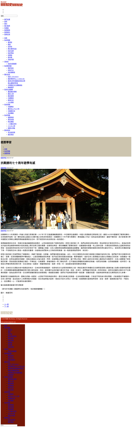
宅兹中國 (11, 59)
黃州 (5, 23)
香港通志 (7, 32)
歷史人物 (11, 94)
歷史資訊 (11, 134)
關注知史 (3, 2)
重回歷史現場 (12, 91)
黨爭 (5, 21)
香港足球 (7, 34)
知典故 (10, 55)
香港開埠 (7, 30)
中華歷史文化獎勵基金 (15, 85)
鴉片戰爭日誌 (12, 49)
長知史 (6, 61)
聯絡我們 (11, 87)
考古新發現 (11, 132)
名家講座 (11, 113)
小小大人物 (11, 126)
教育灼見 (11, 100)
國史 (9, 44)
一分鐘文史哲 (12, 124)
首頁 (5, 38)
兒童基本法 (11, 111)
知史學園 (7, 115)
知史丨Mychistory (13, 76)
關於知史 (7, 74)
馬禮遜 (6, 28)
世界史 (10, 46)
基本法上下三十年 (13, 109)
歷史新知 (7, 130)
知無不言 (11, 70)
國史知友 (11, 68)
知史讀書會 (11, 72)
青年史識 (11, 119)
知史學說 (11, 53)
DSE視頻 (11, 102)
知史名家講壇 (8, 89)
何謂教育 (11, 98)
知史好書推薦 (12, 64)
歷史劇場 (11, 96)
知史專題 (7, 40)
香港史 (10, 42)
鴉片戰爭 (7, 26)
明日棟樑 (11, 121)
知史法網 (11, 51)
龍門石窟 (7, 19)
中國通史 (11, 106)
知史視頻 (7, 104)
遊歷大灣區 (11, 128)
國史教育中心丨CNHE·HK (16, 79)
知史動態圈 (7, 66)
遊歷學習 (11, 117)
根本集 (10, 57)
